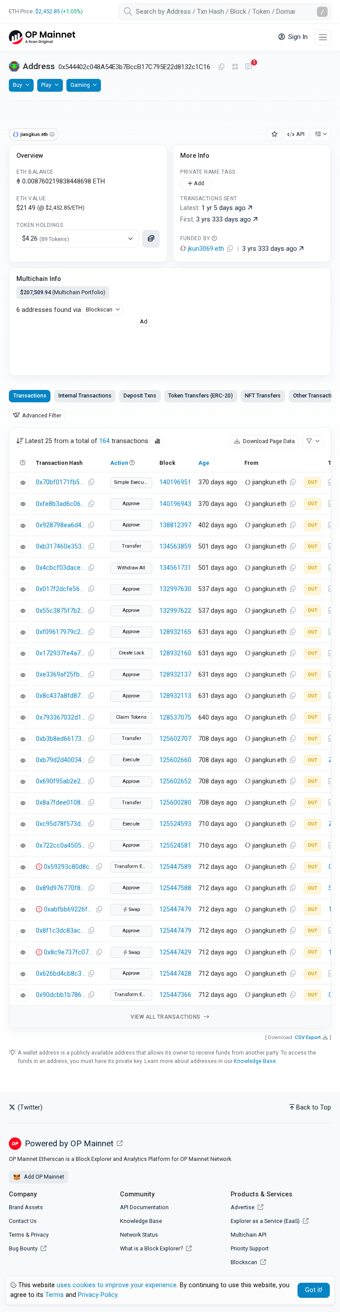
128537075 (175, 717)
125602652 (175, 781)
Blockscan (99, 309)
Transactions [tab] (29, 395)
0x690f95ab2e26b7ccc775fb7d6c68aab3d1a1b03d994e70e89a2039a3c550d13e (60, 781)
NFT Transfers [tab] (263, 395)
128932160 (175, 653)
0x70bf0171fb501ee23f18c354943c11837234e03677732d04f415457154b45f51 (60, 482)
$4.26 (45, 238)
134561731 (175, 568)
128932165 (175, 632)
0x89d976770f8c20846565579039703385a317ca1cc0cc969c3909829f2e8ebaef (60, 888)
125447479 (175, 909)
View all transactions (166, 1017)
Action (119, 462)
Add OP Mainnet (43, 1176)
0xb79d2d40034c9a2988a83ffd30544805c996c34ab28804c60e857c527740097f (60, 760)
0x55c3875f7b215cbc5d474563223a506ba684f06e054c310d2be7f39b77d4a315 (60, 611)
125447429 (175, 952)
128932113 (175, 696)
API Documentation (144, 1207)
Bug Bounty (23, 1248)
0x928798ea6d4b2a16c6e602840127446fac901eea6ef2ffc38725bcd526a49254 (60, 525)
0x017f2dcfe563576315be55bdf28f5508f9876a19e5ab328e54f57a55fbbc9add (60, 589)
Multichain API (249, 1234)
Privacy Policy (97, 1295)
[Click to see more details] (151, 239)
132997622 (175, 611)
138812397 (175, 525)
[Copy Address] (221, 67)
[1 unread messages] (248, 67)
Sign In (297, 37)
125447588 (175, 888)
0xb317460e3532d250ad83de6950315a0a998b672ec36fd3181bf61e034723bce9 (60, 546)
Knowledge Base (255, 1061)
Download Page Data (268, 441)
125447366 (175, 995)
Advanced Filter (41, 415)
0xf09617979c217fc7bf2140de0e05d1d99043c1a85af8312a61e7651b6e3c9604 (60, 632)
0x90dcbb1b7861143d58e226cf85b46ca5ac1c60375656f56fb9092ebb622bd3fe (60, 995)
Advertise (243, 1207)
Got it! (313, 1290)
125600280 (175, 802)
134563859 (175, 546)
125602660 (175, 760)
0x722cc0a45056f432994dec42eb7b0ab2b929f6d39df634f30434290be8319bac (60, 845)
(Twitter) (29, 1107)
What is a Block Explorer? (152, 1248)
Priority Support (250, 1248)
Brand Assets (26, 1207)
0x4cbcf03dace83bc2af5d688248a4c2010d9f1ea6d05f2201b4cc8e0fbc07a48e (60, 568)
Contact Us (23, 1221)
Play (46, 85)
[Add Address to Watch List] (274, 134)
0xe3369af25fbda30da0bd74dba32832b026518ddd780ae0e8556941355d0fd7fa (60, 674)
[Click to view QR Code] (235, 67)
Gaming (80, 85)
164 (104, 441)
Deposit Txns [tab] (140, 395)
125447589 (175, 867)
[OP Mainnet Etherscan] (42, 37)
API (300, 134)
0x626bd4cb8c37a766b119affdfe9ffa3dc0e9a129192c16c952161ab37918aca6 (60, 973)
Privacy (40, 1234)
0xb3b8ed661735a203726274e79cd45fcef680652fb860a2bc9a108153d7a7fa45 (60, 739)
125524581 (175, 845)
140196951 (175, 482)
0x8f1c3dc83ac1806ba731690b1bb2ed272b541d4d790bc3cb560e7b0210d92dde (60, 930)
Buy (17, 85)
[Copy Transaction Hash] (91, 482)
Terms (16, 1234)
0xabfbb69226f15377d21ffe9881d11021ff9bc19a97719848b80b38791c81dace (68, 909)
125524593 (175, 824)
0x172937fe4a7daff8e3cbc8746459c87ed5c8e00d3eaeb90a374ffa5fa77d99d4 (60, 653)
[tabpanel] (170, 728)
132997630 (175, 589)
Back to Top (313, 1107)
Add (198, 183)
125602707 (175, 739)
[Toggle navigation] (323, 37)
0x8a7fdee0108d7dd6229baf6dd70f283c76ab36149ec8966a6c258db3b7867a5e (60, 802)
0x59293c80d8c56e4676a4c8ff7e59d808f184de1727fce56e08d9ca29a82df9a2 (68, 867)
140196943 (175, 504)
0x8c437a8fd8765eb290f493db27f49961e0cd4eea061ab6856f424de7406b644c (60, 696)
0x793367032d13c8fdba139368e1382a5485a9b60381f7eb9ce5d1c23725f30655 (60, 717)
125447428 (175, 973)
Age (203, 462)
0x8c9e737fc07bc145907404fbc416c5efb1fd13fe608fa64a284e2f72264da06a (68, 952)
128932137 (175, 674)
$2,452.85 (47, 11)
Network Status (139, 1234)
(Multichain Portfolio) (62, 292)
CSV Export (308, 1037)
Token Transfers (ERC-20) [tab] (200, 395)
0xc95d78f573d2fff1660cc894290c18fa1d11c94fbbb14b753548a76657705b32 (60, 824)
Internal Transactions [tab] (85, 395)
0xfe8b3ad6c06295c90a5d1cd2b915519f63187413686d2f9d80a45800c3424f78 (60, 504)
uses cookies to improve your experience (117, 1285)
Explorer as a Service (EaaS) (266, 1221)
